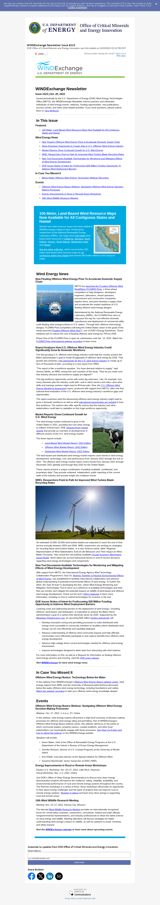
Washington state (79, 241)
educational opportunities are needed (97, 402)
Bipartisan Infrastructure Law (50, 618)
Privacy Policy (70, 898)
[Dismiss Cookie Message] (156, 3)
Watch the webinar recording (50, 691)
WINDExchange (49, 662)
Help (93, 898)
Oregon (51, 241)
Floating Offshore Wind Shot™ (67, 330)
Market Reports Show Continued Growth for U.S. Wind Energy (72, 150)
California (68, 239)
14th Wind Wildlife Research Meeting (60, 198)
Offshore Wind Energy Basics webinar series (96, 682)
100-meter (80, 235)
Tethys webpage (91, 594)
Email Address (34, 851)
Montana (79, 239)
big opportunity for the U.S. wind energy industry (83, 360)
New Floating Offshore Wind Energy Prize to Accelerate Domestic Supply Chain (81, 142)
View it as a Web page (120, 54)
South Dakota (63, 241)
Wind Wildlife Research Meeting (64, 809)
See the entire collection (51, 249)
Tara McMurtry (51, 110)
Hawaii (47, 245)
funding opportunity (100, 618)
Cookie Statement (77, 7)
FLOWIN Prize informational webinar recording (59, 341)
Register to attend (69, 793)
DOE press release (89, 658)
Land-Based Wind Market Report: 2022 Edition (68, 443)
